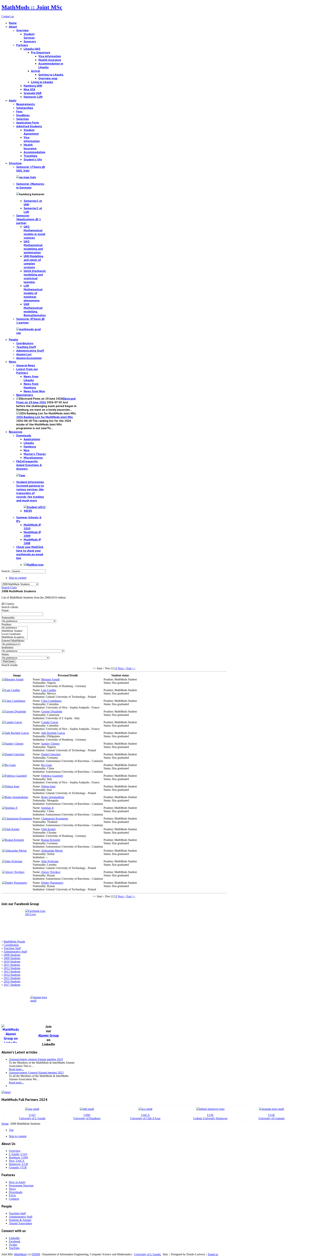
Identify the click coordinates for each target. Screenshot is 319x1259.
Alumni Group (48, 1035)
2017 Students (12, 984)
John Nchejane (50, 861)
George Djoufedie (51, 711)
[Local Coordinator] (15, 634)
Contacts (14, 1198)
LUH (210, 1115)
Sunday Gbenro (50, 743)
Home (5, 1123)
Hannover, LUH (18, 1164)
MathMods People (14, 941)
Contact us (7, 16)
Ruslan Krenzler (50, 839)
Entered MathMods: (13, 640)
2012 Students (12, 968)
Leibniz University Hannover (210, 1118)
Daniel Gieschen (51, 754)
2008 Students (12, 954)
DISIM (36, 1254)
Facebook (14, 1241)
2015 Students (12, 978)
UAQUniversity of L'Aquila (32, 1116)
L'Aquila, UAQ (18, 1154)
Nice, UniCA (17, 1160)
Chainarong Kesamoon (54, 818)
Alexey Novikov (51, 872)
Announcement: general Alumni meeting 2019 (36, 1059)
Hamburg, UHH (18, 1157)
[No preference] (15, 628)
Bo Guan (46, 765)
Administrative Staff (15, 951)
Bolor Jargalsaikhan (52, 797)
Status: (5, 654)
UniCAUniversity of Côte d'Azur (145, 1116)
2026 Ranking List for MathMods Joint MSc (44, 417)
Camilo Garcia (49, 722)
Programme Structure (21, 1185)
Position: (6, 624)
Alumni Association (20, 1223)
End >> (130, 668)
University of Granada (271, 1118)
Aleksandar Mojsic (52, 850)
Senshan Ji (47, 807)
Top (11, 1130)
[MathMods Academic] (15, 637)
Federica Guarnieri (52, 775)
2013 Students (12, 971)
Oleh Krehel (48, 829)
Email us (213, 1254)
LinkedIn (14, 1238)
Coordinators (11, 944)
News (12, 1188)
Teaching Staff (12, 948)
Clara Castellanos (51, 700)
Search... (6, 571)
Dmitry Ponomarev (52, 882)
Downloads (15, 1192)
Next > (122, 668)
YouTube (14, 1248)
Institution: (7, 647)
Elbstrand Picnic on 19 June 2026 (46, 400)
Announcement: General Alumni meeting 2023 (36, 1072)
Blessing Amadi (50, 679)
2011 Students (12, 964)
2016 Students (12, 981)
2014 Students (12, 974)
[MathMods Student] (15, 631)
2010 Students (12, 961)
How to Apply (17, 1182)
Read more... (16, 1069)
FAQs (12, 1195)
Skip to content (17, 577)
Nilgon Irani (48, 786)
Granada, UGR (18, 1167)
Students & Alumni (20, 1220)
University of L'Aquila (147, 1254)
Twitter (13, 1244)
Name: (5, 610)
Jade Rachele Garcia (53, 732)
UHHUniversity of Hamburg (86, 1116)
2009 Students (12, 958)
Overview (14, 1150)
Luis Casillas (48, 690)
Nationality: (8, 617)
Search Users (9, 587)
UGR (271, 1115)
